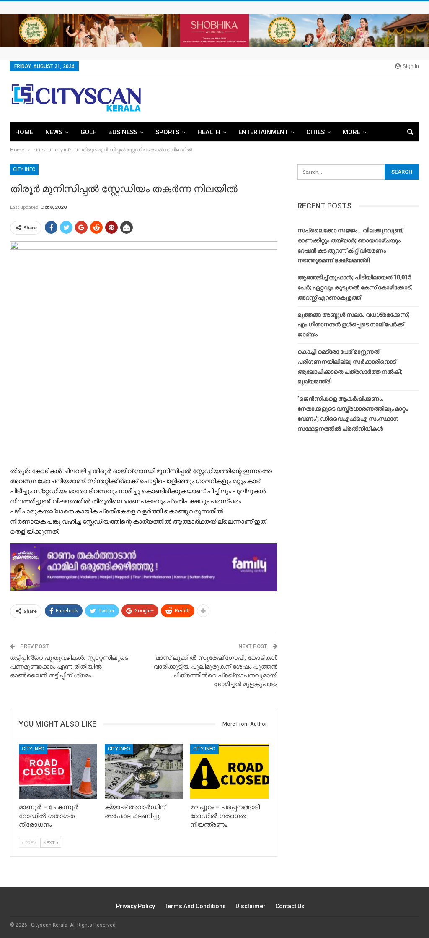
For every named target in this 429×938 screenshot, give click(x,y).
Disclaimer (250, 906)
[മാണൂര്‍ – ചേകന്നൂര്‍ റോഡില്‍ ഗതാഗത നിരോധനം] (58, 771)
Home (24, 132)
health (208, 132)
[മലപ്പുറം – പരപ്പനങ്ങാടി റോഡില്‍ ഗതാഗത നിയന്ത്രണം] (229, 771)
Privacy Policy (135, 906)
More (351, 132)
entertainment (263, 132)
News (53, 132)
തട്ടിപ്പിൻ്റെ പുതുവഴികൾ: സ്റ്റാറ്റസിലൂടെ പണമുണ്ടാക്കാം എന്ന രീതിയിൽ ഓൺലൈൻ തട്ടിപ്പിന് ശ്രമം (69, 666)
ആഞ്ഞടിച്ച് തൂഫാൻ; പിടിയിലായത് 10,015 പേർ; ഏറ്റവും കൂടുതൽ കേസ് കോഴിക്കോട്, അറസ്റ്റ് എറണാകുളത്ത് (354, 287)
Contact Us (290, 906)
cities (315, 132)
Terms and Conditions (195, 906)
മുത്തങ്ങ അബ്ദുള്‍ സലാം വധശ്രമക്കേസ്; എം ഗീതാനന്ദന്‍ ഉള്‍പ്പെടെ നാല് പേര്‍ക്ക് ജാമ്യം (353, 324)
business (122, 132)
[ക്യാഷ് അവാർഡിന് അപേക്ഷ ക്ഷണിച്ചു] (144, 771)
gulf (88, 132)
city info (24, 169)
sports (167, 132)
